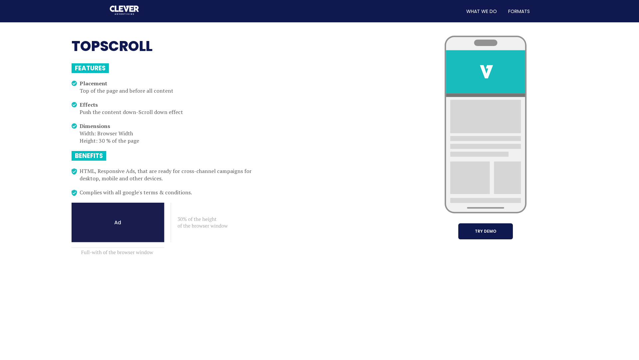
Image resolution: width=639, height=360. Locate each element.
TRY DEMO (485, 231)
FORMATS (519, 11)
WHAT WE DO (481, 11)
